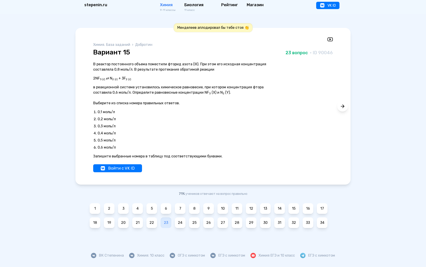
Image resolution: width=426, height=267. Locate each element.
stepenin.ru (95, 4)
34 (322, 223)
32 (294, 223)
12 (251, 208)
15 (294, 208)
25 (194, 223)
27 (223, 223)
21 (138, 223)
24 (180, 223)
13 (265, 208)
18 (95, 223)
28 (237, 223)
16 (308, 208)
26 (208, 223)
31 (279, 223)
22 (152, 223)
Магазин (255, 4)
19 (109, 223)
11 (237, 208)
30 (265, 223)
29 (251, 223)
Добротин (143, 45)
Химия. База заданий (112, 45)
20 (123, 223)
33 (308, 223)
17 (322, 208)
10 (223, 208)
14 (280, 208)
